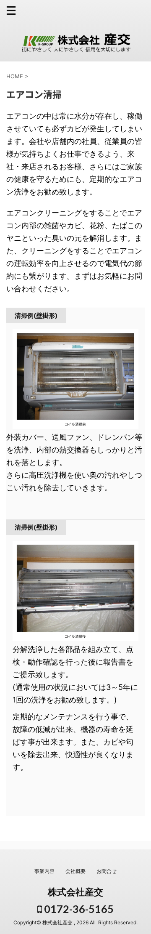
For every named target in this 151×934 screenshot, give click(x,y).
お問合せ (106, 871)
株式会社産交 (75, 891)
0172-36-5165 (78, 908)
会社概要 (75, 871)
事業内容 (44, 871)
